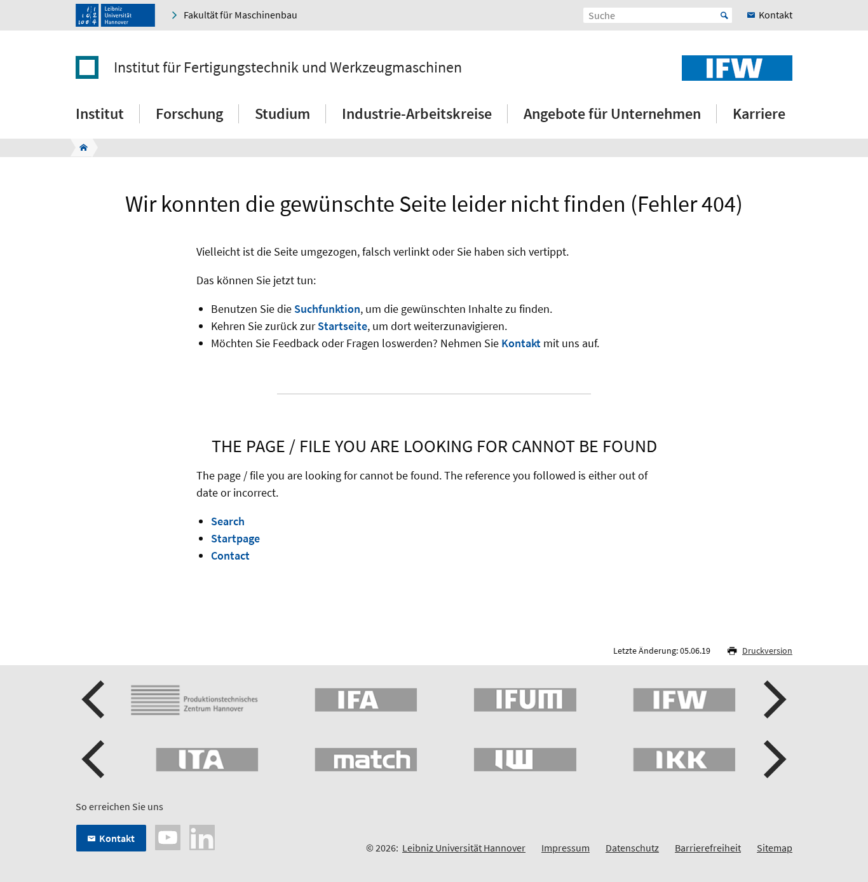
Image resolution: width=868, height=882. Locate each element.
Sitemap (774, 847)
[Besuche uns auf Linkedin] (202, 836)
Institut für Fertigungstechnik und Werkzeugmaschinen (288, 67)
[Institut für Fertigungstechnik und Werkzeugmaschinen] (80, 147)
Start (724, 15)
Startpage (235, 538)
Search (228, 521)
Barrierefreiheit (708, 847)
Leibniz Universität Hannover (464, 847)
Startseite (342, 326)
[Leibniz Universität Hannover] (115, 15)
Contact (230, 555)
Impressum (565, 847)
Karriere (759, 113)
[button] (95, 699)
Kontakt (521, 343)
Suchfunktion (327, 308)
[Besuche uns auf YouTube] (167, 836)
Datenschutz (632, 847)
